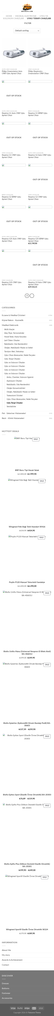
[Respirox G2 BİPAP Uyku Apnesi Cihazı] (14, 178)
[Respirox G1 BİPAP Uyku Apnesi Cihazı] (40, 94)
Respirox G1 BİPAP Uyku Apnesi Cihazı (37, 114)
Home (9, 16)
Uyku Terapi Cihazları (12, 359)
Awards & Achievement (12, 960)
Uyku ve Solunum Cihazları (14, 363)
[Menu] (3, 7)
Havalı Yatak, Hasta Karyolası (15, 337)
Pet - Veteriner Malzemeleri (14, 413)
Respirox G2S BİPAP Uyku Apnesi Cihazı (38, 240)
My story (6, 955)
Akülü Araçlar (9, 329)
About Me (6, 950)
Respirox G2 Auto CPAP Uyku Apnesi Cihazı (39, 156)
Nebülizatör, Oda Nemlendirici (15, 344)
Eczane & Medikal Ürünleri (13, 315)
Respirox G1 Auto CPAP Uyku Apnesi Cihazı (13, 114)
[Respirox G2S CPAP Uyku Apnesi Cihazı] (14, 263)
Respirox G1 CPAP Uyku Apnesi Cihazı (11, 156)
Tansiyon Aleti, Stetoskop (14, 352)
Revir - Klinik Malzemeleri (13, 418)
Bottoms (5, 988)
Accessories (7, 998)
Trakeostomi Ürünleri (15, 396)
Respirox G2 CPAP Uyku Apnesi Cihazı (37, 198)
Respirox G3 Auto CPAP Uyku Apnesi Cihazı (39, 284)
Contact (5, 965)
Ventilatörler (11, 407)
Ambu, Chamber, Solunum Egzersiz (20, 377)
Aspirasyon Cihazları (14, 381)
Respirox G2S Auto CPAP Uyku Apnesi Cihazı (14, 240)
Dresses (5, 983)
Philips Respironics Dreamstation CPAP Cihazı (38, 73)
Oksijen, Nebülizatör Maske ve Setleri (18, 348)
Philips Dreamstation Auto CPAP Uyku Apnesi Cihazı (12, 73)
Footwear (6, 993)
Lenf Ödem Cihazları (12, 340)
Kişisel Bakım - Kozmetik (12, 320)
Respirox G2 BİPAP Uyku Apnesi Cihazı (11, 198)
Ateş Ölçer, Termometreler (14, 333)
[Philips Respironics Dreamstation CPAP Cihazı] (40, 52)
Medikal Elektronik (26, 16)
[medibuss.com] (27, 7)
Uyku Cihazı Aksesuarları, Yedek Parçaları (19, 355)
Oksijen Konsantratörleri (16, 388)
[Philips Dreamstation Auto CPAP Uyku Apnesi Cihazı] (14, 52)
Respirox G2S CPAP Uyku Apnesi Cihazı (11, 284)
